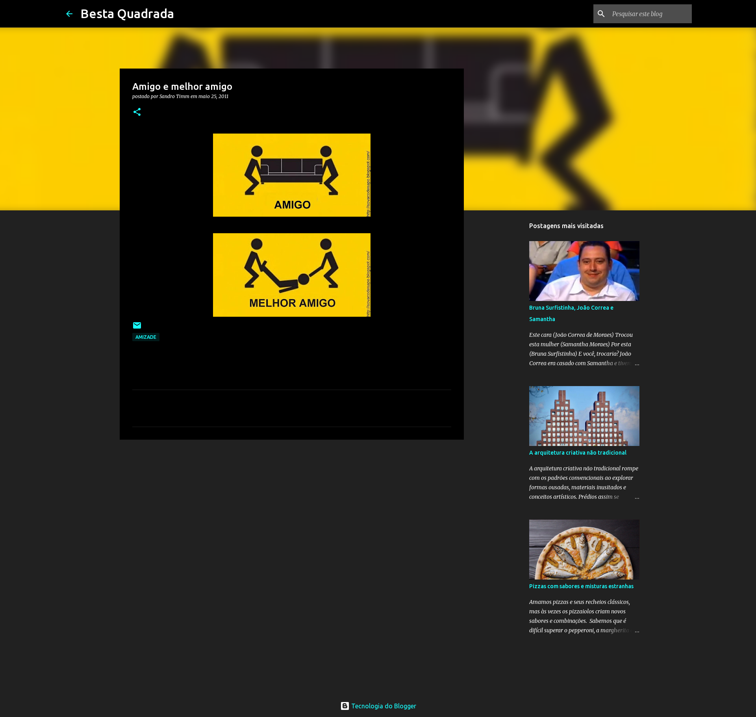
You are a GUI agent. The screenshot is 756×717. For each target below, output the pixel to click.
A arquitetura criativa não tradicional (577, 453)
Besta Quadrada (127, 13)
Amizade (145, 337)
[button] (137, 112)
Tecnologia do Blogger (383, 706)
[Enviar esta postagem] (137, 328)
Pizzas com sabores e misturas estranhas (581, 586)
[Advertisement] (292, 506)
